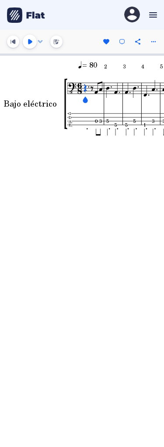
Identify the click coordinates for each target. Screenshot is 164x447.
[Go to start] (13, 42)
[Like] (106, 42)
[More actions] (153, 41)
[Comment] (122, 42)
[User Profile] (132, 15)
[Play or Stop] (30, 42)
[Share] (137, 41)
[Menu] (152, 15)
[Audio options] (40, 42)
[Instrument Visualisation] (56, 42)
